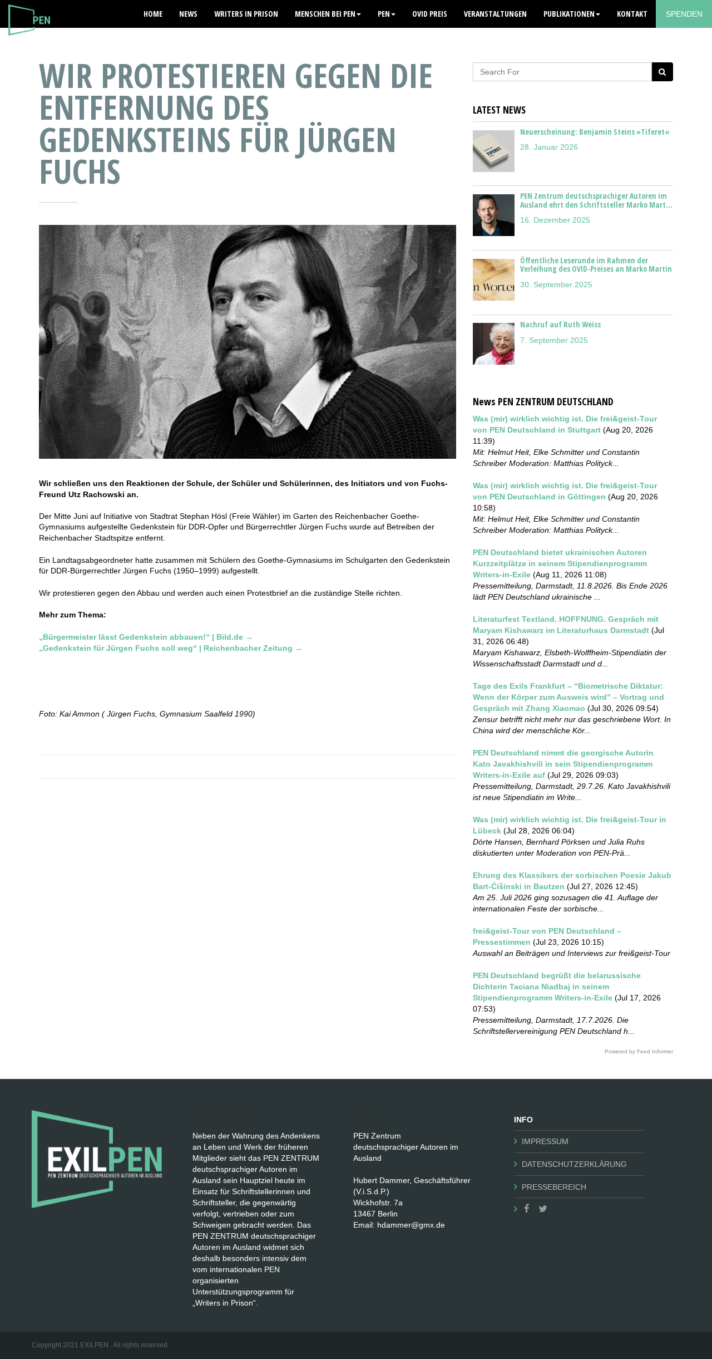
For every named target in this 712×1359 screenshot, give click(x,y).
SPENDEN (684, 13)
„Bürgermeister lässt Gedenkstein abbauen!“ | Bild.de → (146, 636)
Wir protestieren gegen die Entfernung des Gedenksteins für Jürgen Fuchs (236, 123)
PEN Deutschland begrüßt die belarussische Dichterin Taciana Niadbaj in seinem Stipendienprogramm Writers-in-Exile (557, 986)
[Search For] (662, 71)
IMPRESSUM (545, 1141)
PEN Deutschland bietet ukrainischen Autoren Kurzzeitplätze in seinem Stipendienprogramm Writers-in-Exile (560, 563)
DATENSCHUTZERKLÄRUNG (574, 1164)
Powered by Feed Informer (639, 1051)
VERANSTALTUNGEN (495, 13)
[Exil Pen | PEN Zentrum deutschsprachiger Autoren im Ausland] (29, 14)
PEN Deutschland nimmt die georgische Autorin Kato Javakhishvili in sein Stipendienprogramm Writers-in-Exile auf (563, 763)
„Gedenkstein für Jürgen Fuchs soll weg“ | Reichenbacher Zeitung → (171, 648)
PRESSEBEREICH (554, 1187)
